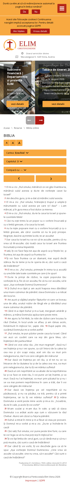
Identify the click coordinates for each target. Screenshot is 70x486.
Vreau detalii (40, 31)
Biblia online (32, 128)
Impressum (31, 480)
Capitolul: (12, 161)
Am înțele (19, 31)
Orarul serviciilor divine (37, 53)
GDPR (42, 480)
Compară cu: (14, 170)
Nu (35, 11)
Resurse (18, 128)
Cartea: (15, 152)
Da (24, 11)
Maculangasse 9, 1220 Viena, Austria (38, 56)
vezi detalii (17, 104)
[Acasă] (21, 45)
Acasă (7, 128)
